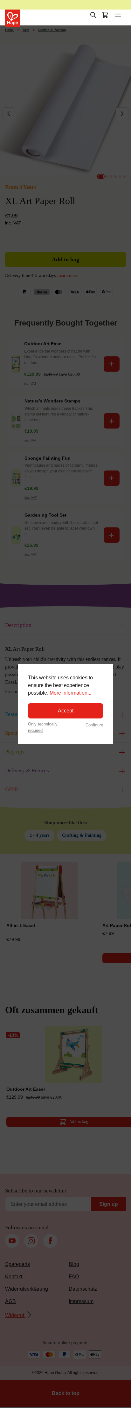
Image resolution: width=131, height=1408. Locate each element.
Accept (65, 710)
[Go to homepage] (12, 18)
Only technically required (43, 727)
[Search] (93, 15)
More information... (70, 693)
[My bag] (105, 15)
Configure (94, 725)
